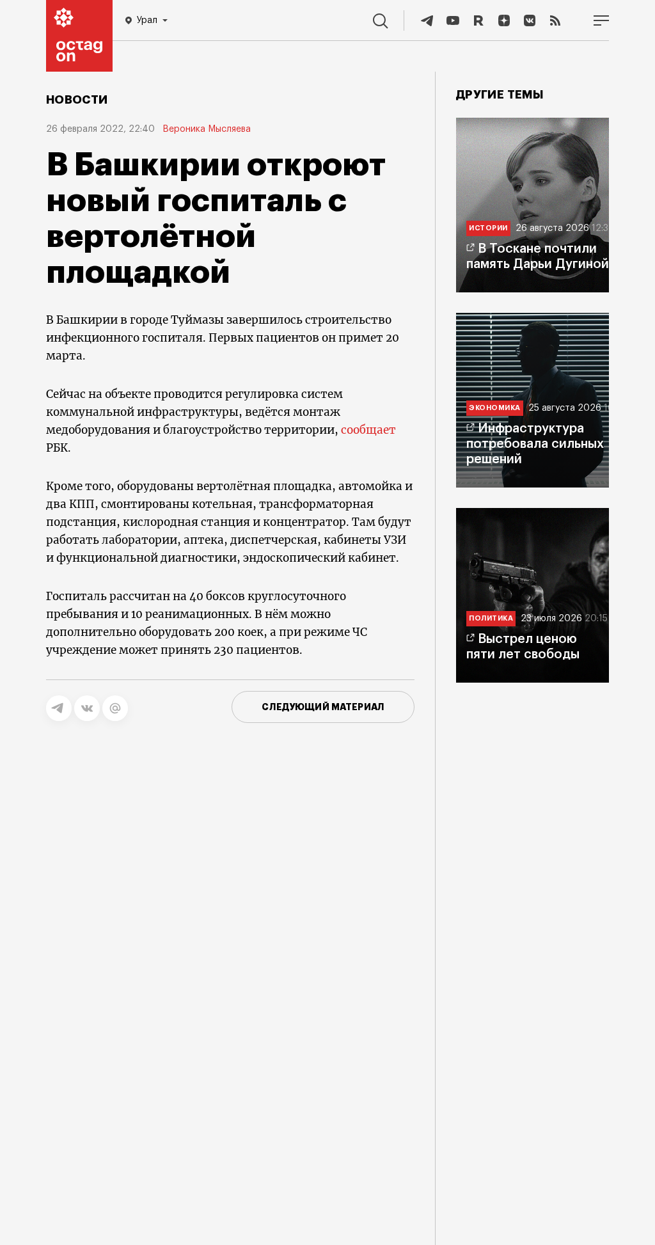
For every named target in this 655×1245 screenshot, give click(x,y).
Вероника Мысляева (206, 129)
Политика (491, 618)
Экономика (495, 407)
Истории (488, 228)
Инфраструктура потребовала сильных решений (535, 444)
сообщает (368, 430)
